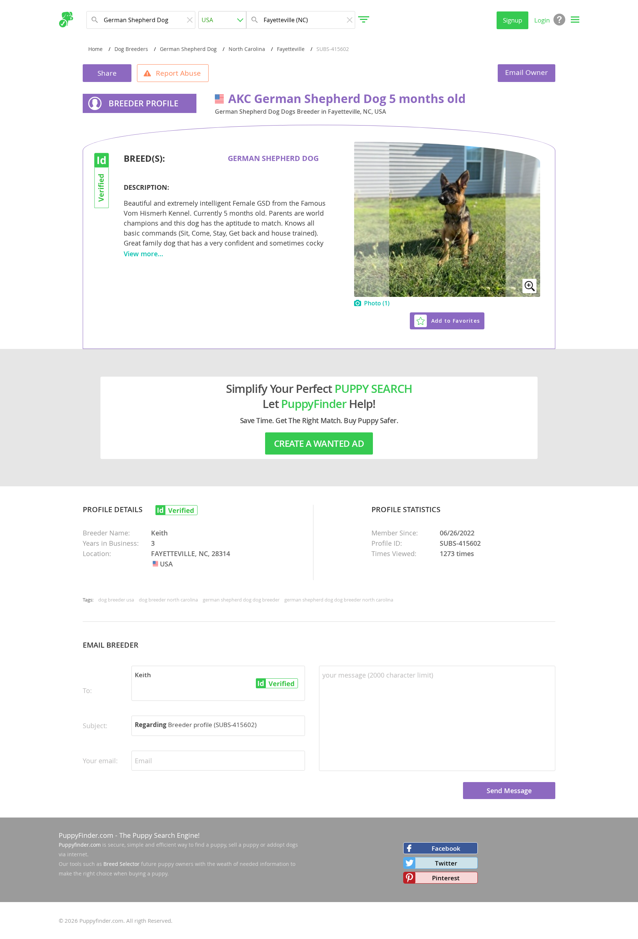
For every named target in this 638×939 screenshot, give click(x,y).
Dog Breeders (131, 48)
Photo (377, 303)
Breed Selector (121, 863)
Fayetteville (291, 48)
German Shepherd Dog (188, 48)
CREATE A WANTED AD (319, 443)
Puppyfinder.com (80, 844)
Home (95, 48)
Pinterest (446, 878)
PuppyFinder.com (86, 835)
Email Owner (526, 72)
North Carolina (247, 48)
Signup (512, 20)
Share (107, 73)
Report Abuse (178, 73)
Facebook (446, 848)
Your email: (100, 760)
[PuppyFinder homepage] (66, 19)
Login (542, 20)
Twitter (446, 863)
